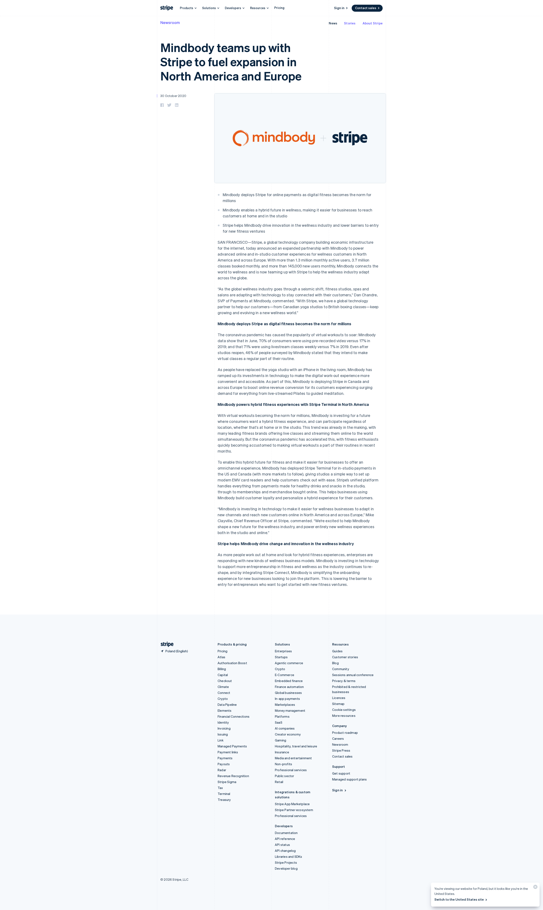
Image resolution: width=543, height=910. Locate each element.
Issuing (223, 734)
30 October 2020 (173, 96)
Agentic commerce (289, 663)
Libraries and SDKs (288, 856)
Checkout (225, 681)
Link (221, 740)
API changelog (285, 850)
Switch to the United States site (459, 899)
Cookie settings (344, 709)
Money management (290, 710)
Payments (225, 758)
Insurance (282, 752)
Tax (220, 788)
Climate (223, 687)
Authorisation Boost (232, 663)
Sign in (339, 8)
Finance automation (289, 687)
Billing (222, 669)
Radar (222, 770)
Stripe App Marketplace (292, 804)
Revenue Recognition (233, 776)
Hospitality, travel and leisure (296, 746)
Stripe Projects (286, 862)
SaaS (278, 722)
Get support (341, 773)
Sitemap (338, 704)
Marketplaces (285, 704)
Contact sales (365, 8)
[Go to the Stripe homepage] (165, 644)
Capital (223, 675)
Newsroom (170, 22)
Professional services (291, 770)
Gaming (280, 740)
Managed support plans (349, 779)
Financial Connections (233, 716)
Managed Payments (232, 746)
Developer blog (286, 868)
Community (340, 669)
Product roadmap (345, 732)
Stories (349, 23)
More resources (343, 715)
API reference (285, 839)
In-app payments (287, 698)
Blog (335, 663)
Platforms (282, 716)
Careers (338, 738)
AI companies (285, 728)
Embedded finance (289, 681)
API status (282, 844)
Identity (223, 722)
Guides (337, 651)
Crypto (223, 698)
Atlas (221, 657)
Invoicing (224, 728)
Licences (339, 698)
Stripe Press (341, 750)
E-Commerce (284, 675)
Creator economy (288, 734)
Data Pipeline (227, 704)
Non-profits (283, 764)
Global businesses (288, 693)
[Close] (535, 888)
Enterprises (283, 651)
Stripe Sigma (227, 782)
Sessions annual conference (353, 675)
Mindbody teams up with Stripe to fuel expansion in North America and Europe (231, 61)
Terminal (224, 794)
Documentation (286, 833)
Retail (279, 782)
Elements (225, 710)
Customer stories (345, 657)
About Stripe (372, 23)
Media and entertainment (293, 758)
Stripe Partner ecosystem (294, 810)
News (333, 23)
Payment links (228, 752)
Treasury (224, 799)
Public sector (284, 776)
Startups (281, 657)
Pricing (279, 8)
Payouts (224, 764)
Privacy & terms (343, 681)
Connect (224, 693)
